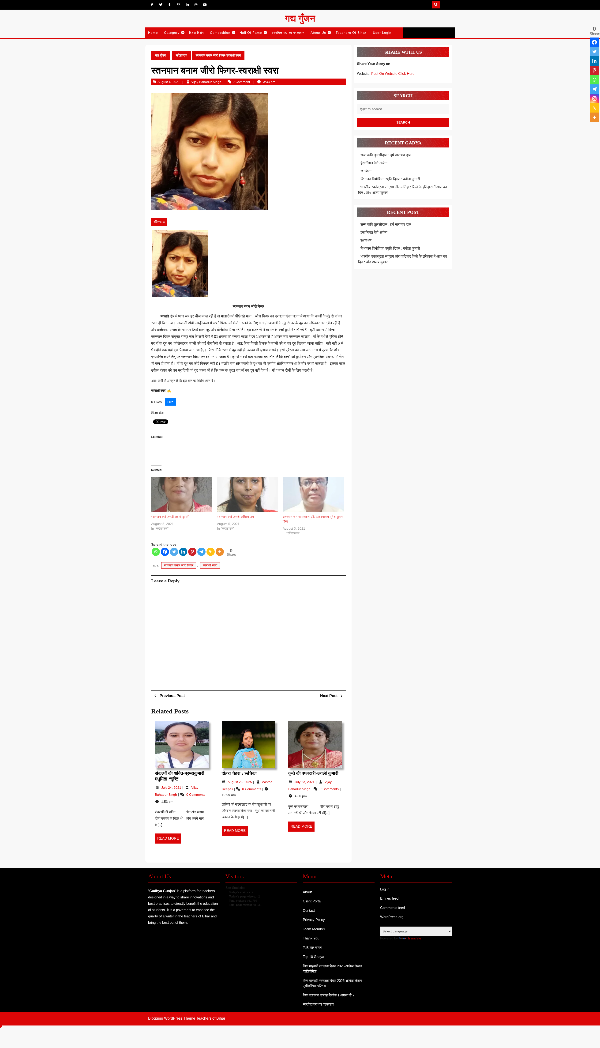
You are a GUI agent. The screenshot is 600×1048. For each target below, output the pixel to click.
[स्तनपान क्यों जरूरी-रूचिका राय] (247, 494)
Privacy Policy (314, 920)
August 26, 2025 (240, 782)
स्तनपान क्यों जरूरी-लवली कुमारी (170, 517)
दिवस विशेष (196, 32)
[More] (220, 552)
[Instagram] (594, 98)
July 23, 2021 (305, 782)
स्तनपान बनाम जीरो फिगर (178, 565)
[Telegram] (201, 552)
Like (170, 402)
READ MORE (169, 840)
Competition (220, 32)
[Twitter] (174, 552)
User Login (382, 32)
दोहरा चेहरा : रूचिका (239, 773)
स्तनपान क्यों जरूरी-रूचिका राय (235, 517)
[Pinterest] (192, 552)
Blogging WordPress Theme (171, 1018)
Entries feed (389, 898)
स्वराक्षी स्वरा (210, 565)
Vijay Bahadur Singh (206, 82)
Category (172, 32)
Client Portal (312, 901)
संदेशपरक (181, 55)
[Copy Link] (210, 552)
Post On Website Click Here (392, 73)
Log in (384, 889)
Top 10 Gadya (313, 957)
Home (153, 32)
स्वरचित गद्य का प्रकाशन (288, 32)
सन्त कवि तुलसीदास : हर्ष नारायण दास (385, 155)
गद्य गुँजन (300, 18)
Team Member (314, 929)
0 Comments (196, 794)
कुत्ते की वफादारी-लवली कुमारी (313, 773)
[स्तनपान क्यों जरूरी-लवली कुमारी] (181, 494)
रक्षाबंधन (365, 171)
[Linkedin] (183, 552)
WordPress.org (391, 917)
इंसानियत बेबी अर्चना (373, 163)
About (307, 892)
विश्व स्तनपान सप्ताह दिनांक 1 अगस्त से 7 (328, 995)
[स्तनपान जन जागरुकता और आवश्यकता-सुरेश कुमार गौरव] (313, 494)
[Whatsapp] (156, 552)
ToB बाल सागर (312, 948)
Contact (309, 910)
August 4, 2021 (169, 82)
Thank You (311, 938)
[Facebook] (165, 552)
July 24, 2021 (171, 787)
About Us (318, 32)
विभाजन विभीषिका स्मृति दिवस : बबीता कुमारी (390, 179)
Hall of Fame (251, 32)
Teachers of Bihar (351, 32)
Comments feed (392, 908)
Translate (414, 938)
